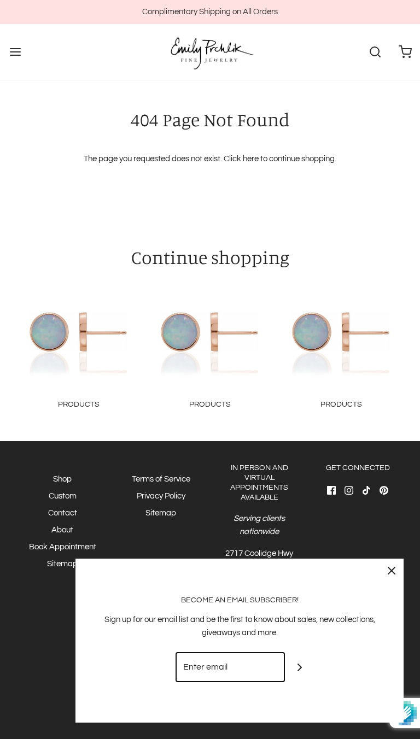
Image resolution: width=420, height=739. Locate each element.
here (251, 159)
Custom (63, 496)
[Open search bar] (375, 52)
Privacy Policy (161, 496)
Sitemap (62, 564)
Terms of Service (161, 479)
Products (79, 404)
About (62, 530)
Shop (62, 479)
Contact (62, 513)
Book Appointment (62, 547)
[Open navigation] (15, 52)
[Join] (300, 667)
